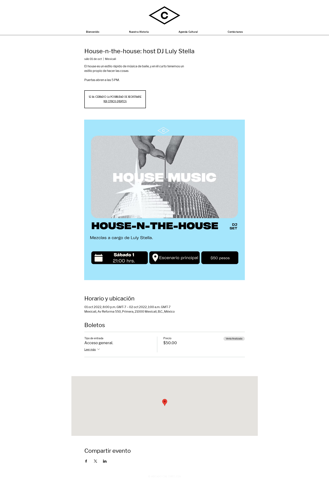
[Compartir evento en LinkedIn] (105, 461)
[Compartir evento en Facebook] (86, 461)
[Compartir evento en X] (95, 461)
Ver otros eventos (115, 101)
